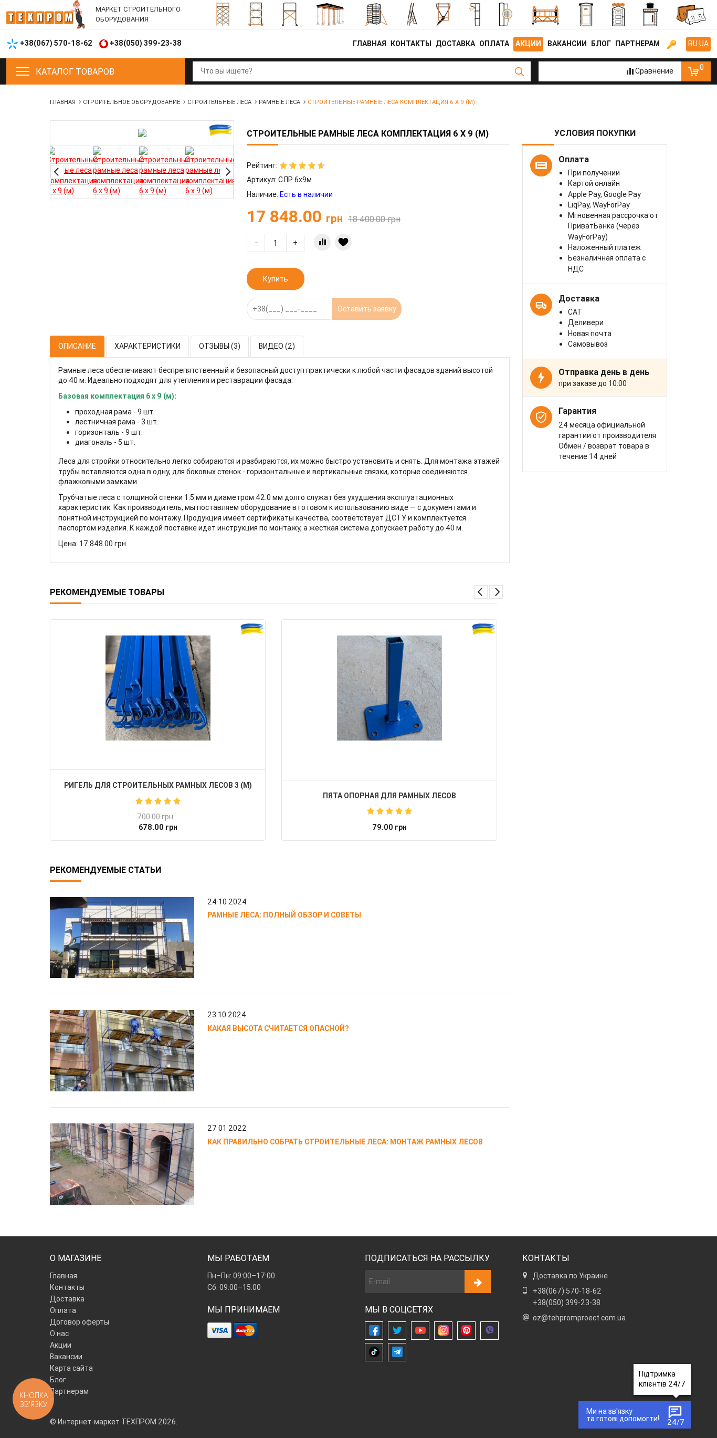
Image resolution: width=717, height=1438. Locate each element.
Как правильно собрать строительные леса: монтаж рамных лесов (345, 1142)
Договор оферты (79, 1322)
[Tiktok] (374, 1352)
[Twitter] (397, 1330)
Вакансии (567, 43)
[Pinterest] (466, 1330)
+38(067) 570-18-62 (567, 1291)
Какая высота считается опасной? (278, 1028)
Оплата (494, 43)
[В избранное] (343, 242)
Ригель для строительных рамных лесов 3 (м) (158, 785)
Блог (601, 43)
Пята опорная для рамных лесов (389, 795)
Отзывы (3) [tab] (219, 346)
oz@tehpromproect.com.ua (579, 1317)
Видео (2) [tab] (277, 346)
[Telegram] (397, 1352)
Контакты (411, 43)
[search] (519, 71)
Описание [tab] (77, 346)
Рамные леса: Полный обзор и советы (284, 915)
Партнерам (637, 43)
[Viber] (489, 1330)
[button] (57, 172)
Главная (369, 43)
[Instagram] (443, 1330)
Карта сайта (71, 1368)
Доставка (455, 43)
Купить (275, 279)
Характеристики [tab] (147, 346)
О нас (59, 1333)
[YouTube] (420, 1330)
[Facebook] (374, 1330)
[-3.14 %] (157, 688)
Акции (528, 43)
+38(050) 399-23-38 (566, 1302)
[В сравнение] (322, 242)
